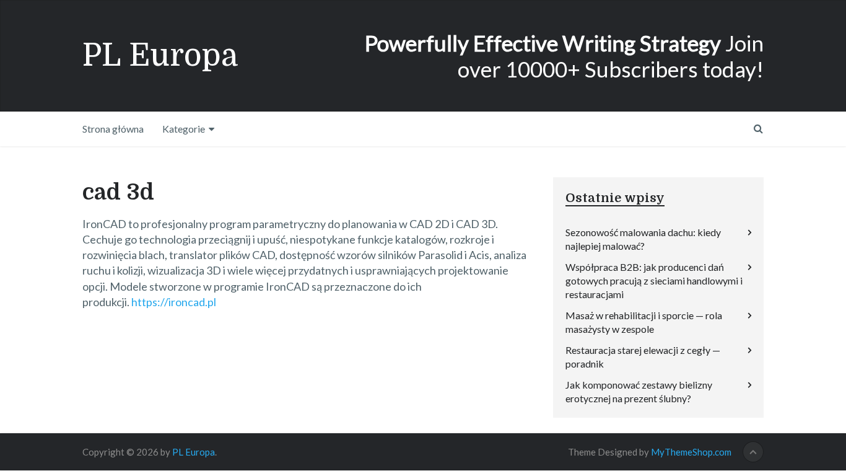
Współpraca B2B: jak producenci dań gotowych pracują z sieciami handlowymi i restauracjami (654, 280)
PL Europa (160, 55)
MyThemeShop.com (691, 451)
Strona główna (113, 128)
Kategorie (183, 128)
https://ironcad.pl (173, 302)
